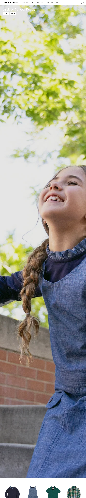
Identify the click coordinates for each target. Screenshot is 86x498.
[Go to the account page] (80, 2)
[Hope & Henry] (11, 2)
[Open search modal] (77, 2)
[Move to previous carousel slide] (80, 482)
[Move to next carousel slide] (82, 482)
